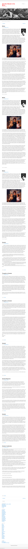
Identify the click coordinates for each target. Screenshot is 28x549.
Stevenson (3, 538)
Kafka (2, 532)
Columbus (3, 526)
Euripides (3, 527)
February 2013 (3, 516)
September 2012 (4, 520)
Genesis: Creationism (7, 446)
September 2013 (4, 514)
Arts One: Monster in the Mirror (8, 4)
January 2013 (3, 517)
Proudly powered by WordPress (14, 545)
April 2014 (3, 510)
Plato (2, 534)
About (5, 19)
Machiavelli (3, 533)
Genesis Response (6, 378)
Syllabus (8, 19)
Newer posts (24, 23)
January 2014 (3, 511)
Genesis (4, 242)
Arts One (3, 541)
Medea (3, 26)
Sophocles (3, 537)
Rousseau (3, 535)
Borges (3, 525)
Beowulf (3, 524)
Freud (2, 528)
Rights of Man (3, 504)
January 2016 (3, 509)
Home (3, 19)
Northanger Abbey (4, 505)
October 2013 (3, 513)
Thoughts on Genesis (7, 273)
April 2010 (3, 521)
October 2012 (3, 519)
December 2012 (4, 518)
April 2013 (3, 515)
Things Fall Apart (4, 506)
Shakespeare (3, 536)
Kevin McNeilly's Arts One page (5, 542)
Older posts (3, 23)
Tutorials (13, 19)
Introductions (3, 531)
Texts (10, 19)
